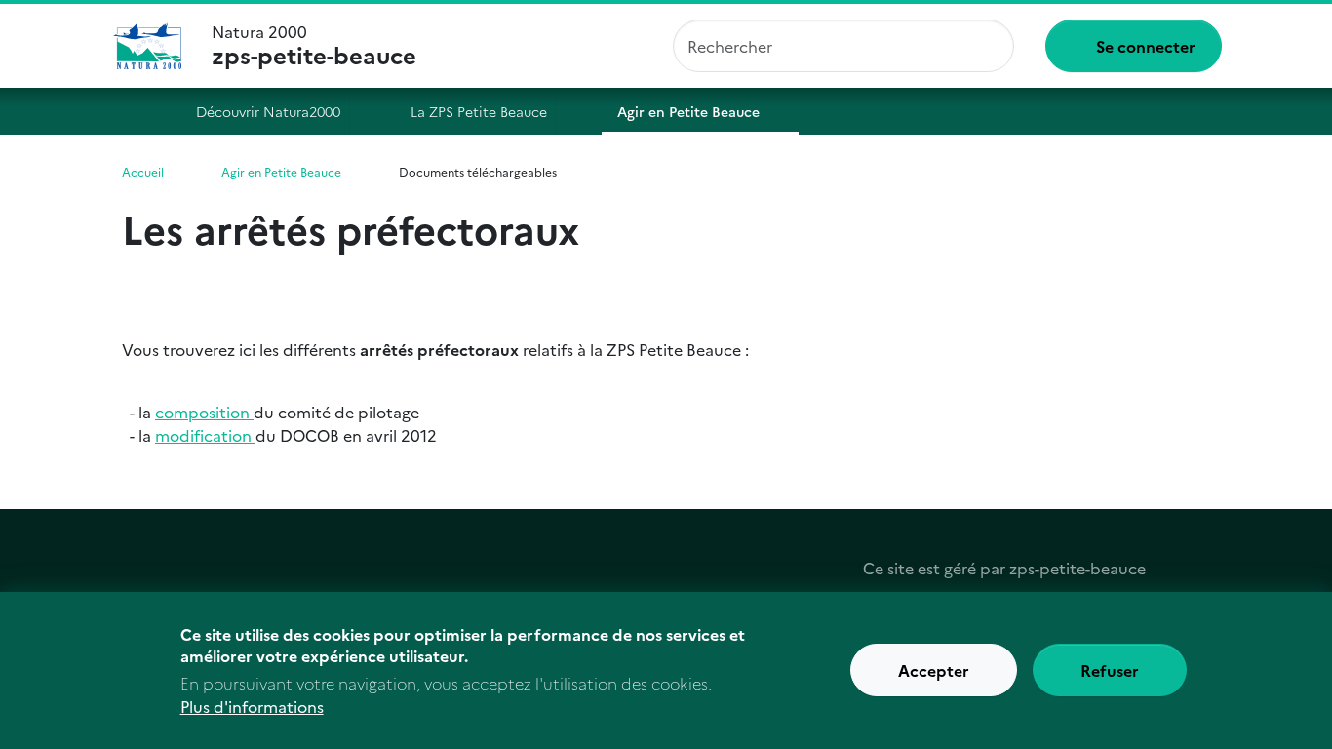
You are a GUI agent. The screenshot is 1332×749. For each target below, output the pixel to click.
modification (205, 435)
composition (204, 411)
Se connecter (1145, 46)
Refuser (1109, 671)
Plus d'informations (252, 706)
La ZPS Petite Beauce (479, 111)
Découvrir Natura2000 (268, 111)
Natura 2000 (314, 45)
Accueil (137, 111)
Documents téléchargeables (478, 171)
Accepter (933, 671)
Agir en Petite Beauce (688, 111)
